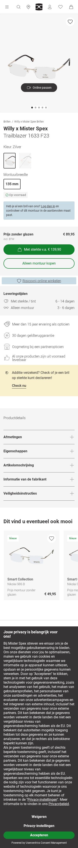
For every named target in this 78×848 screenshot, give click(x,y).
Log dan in (48, 206)
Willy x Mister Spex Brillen (29, 121)
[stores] (28, 6)
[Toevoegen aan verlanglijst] (70, 21)
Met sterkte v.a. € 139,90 (42, 249)
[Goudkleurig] (25, 160)
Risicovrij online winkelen (42, 280)
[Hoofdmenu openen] (6, 7)
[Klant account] (49, 6)
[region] (39, 566)
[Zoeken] (18, 7)
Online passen (42, 87)
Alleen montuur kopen (39, 263)
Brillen (7, 121)
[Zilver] (9, 160)
